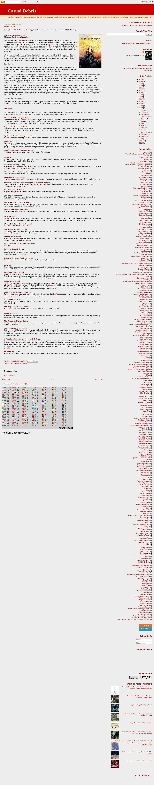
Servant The (145, 522)
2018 (141, 97)
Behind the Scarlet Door (141, 188)
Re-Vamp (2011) (146, 132)
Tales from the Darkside (140, 565)
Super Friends (145, 564)
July (142, 121)
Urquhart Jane (145, 594)
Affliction (147, 159)
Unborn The (145, 589)
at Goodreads (20, 35)
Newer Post (6, 379)
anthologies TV (143, 168)
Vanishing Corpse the (142, 596)
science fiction (145, 519)
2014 (141, 106)
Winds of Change (144, 612)
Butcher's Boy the (143, 229)
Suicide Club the (144, 562)
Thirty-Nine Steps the (142, 576)
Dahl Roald (146, 276)
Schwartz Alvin (145, 517)
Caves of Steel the (143, 240)
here (28, 37)
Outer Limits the (144, 468)
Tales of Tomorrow (143, 567)
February (144, 134)
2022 (141, 88)
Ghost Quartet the (143, 321)
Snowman (146, 546)
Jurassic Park (145, 386)
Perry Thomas (145, 476)
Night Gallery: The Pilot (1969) (141, 705)
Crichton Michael (144, 269)
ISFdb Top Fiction (143, 377)
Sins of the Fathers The (141, 540)
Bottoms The (145, 219)
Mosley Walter (145, 449)
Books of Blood (144, 215)
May (143, 125)
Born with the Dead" (18, 285)
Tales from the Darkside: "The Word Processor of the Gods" (139, 696)
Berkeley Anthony (144, 190)
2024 (141, 84)
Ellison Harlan (145, 298)
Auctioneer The (144, 177)
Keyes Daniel (145, 389)
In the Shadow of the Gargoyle (139, 370)
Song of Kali (145, 548)
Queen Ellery (145, 495)
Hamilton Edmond (143, 341)
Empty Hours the (144, 301)
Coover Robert (144, 262)
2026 (141, 79)
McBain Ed (146, 429)
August (143, 119)
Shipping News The (143, 528)
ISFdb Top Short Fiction (140, 379)
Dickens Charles (144, 289)
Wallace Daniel (144, 598)
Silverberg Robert (143, 535)
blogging (147, 210)
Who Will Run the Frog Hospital (139, 609)
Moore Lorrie (145, 445)
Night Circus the (144, 452)
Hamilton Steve (144, 343)
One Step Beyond (143, 467)
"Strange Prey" (144, 152)
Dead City (146, 280)
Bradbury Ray (145, 222)
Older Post (98, 379)
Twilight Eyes (145, 585)
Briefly (148, 226)
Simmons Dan (145, 539)
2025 (141, 81)
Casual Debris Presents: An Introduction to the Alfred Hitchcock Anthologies (137, 688)
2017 (141, 99)
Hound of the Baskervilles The (139, 364)
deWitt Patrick (145, 285)
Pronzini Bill (146, 492)
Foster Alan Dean (144, 316)
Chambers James (143, 242)
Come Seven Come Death (140, 256)
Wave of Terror (144, 605)
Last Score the (145, 405)
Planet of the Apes (143, 481)
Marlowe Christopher (142, 423)
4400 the (146, 156)
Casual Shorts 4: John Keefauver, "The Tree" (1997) (133, 741)
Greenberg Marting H (142, 332)
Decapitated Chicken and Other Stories (136, 281)
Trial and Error (145, 582)
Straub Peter (145, 558)
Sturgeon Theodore (143, 560)
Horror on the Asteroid (142, 362)
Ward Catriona (145, 601)
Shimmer (147, 526)
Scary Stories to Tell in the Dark (139, 515)
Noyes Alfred (145, 461)
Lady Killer (146, 400)
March (143, 130)
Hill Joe (147, 357)
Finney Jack (145, 308)
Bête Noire (146, 193)
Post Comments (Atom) (21, 384)
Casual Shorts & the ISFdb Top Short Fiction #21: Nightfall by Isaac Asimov (136, 732)
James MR (146, 380)
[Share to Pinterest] (37, 361)
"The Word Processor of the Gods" (137, 154)
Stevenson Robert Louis (141, 555)
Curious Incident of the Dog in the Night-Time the (132, 274)
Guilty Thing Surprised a (141, 335)
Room (148, 508)
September (145, 117)
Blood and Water (144, 211)
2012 (141, 139)
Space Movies (145, 549)
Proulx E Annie (145, 494)
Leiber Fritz (146, 413)
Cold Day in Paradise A (142, 253)
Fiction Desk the (143, 307)
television (146, 569)
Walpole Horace (144, 600)
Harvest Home (145, 348)
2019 (141, 95)
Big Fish (147, 199)
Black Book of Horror (142, 201)
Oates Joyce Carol (143, 463)
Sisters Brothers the (143, 542)
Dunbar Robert (144, 296)
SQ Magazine (145, 553)
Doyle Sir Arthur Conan (142, 294)
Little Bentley (145, 414)
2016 (141, 101)
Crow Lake (146, 271)
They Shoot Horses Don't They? (138, 574)
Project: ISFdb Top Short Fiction (141, 723)
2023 (141, 86)
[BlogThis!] (30, 361)
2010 (141, 143)
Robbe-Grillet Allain (143, 504)
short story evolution (143, 533)
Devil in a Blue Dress (142, 283)
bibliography (145, 197)
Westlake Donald (144, 607)
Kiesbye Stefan (144, 391)
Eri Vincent (146, 305)
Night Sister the (144, 456)
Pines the (146, 479)
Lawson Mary (145, 409)
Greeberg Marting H (143, 330)
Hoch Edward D (144, 359)
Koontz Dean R (144, 396)
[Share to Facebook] (34, 361)
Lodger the (146, 416)
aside (148, 174)
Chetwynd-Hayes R (143, 245)
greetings (146, 334)
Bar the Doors (145, 184)
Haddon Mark (145, 337)
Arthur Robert (145, 172)
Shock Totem (145, 531)
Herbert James (144, 353)
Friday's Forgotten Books (141, 319)
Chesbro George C (143, 244)
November (145, 112)
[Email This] (28, 361)
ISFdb (148, 375)
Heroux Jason (145, 355)
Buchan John (145, 228)
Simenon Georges (143, 537)
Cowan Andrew (144, 265)
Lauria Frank (145, 407)
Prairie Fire (146, 486)
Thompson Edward (143, 578)
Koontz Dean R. (144, 398)
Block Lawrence (144, 208)
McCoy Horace (144, 431)
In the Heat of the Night (141, 368)
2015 (141, 103)
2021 (141, 90)
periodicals (145, 474)
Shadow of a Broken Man (141, 524)
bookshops (146, 217)
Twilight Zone (145, 587)
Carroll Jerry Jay (144, 235)
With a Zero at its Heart (141, 616)
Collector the (145, 254)
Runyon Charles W (143, 510)
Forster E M (145, 314)
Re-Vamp (24, 363)
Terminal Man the (144, 571)
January (144, 136)
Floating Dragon (144, 310)
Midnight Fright (144, 440)
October (144, 114)
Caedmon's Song (144, 231)
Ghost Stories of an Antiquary (139, 325)
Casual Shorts (144, 238)
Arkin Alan (146, 170)
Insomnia (146, 373)
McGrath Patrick (144, 432)
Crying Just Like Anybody (141, 272)
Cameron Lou (145, 233)
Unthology (146, 592)
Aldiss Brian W (145, 161)
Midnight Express (144, 438)
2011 (141, 141)
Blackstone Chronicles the (140, 204)
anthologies (17, 363)
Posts (140, 640)
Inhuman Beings (144, 371)
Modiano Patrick (144, 443)
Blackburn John (144, 202)
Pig (149, 477)
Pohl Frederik (145, 485)
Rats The (146, 499)
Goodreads (148, 70)
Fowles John (145, 317)
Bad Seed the (145, 179)
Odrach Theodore (143, 465)
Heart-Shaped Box (143, 352)
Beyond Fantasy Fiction (141, 195)
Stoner (147, 556)
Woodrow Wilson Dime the (140, 618)
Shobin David (145, 530)
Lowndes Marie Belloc (142, 418)
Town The (146, 580)
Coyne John (145, 267)
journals (147, 382)
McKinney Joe (145, 434)
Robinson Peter (144, 506)
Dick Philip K (145, 287)
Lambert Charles (144, 402)
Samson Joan (145, 512)
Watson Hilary (145, 603)
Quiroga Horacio (144, 497)
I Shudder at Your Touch (141, 366)
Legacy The (145, 411)
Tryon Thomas (145, 583)
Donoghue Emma (143, 292)
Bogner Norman (144, 213)
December (145, 110)
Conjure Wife (145, 260)
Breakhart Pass (144, 224)
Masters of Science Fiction (140, 425)
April (143, 128)
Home (52, 379)
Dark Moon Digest (143, 278)
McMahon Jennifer (143, 436)
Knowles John (145, 395)
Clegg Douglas (144, 251)
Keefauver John (144, 388)
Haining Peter (145, 339)
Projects (147, 488)
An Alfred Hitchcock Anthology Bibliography (137, 25)
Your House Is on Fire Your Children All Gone (134, 619)
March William (145, 422)
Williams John (145, 610)
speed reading (145, 551)
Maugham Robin (144, 427)
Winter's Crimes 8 (143, 614)
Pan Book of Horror (143, 470)
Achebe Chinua (144, 157)
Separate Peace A (143, 521)
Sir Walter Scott (25, 120)
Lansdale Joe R (144, 404)
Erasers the (146, 303)
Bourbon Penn (145, 220)
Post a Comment (9, 375)
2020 (141, 92)
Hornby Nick (145, 361)
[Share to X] (32, 361)
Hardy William (145, 344)
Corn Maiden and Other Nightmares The (135, 263)
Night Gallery (145, 454)
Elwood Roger (145, 299)
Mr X (148, 450)
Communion (145, 258)
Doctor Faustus (144, 290)
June (143, 123)
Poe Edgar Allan (144, 483)
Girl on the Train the (143, 326)
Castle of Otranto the (142, 237)
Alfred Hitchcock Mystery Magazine (137, 165)
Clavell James (145, 249)
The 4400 (145, 573)
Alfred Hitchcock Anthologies (140, 163)
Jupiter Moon (145, 384)
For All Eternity (145, 312)
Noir (148, 459)
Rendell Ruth (145, 503)
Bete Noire (146, 192)
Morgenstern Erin (144, 447)
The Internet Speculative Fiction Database (137, 68)
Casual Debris (22, 10)
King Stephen (145, 393)
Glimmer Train (145, 328)
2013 (141, 108)
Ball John (146, 181)
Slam (148, 544)
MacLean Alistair (144, 420)
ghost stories (145, 323)
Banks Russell (145, 183)
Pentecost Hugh (144, 472)
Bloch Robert (145, 206)
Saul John (146, 513)
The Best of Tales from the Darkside (139, 761)
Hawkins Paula (144, 350)
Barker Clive (145, 186)
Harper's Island (143, 346)
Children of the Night (142, 247)
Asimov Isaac (145, 175)
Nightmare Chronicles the (141, 458)
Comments (142, 643)
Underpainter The (143, 591)
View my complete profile (135, 55)
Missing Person (144, 441)
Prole (148, 490)
